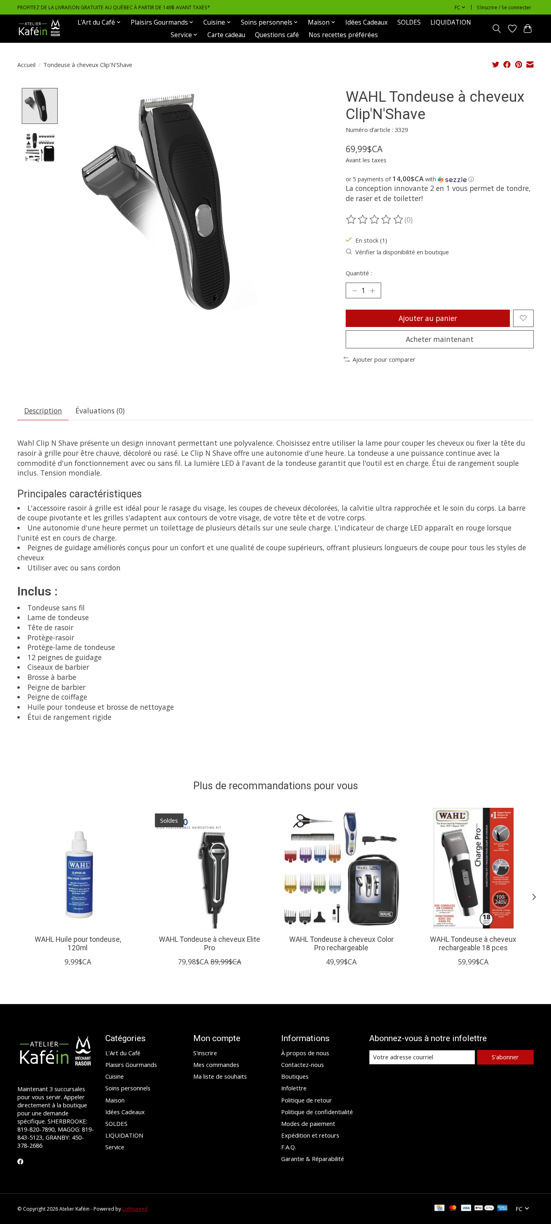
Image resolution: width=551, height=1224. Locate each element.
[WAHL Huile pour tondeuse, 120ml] (77, 868)
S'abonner (505, 1057)
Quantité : (359, 273)
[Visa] (466, 1209)
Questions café (277, 35)
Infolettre (294, 1088)
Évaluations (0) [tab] (100, 410)
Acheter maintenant (440, 339)
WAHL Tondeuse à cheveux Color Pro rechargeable (341, 943)
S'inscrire (205, 1053)
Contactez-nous (302, 1065)
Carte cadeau (226, 35)
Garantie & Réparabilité (312, 1159)
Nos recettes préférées (343, 35)
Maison (115, 1100)
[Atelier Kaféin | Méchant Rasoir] (39, 28)
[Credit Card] (439, 1209)
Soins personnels (127, 1088)
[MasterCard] (453, 1209)
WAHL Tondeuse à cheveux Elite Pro (209, 943)
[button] (440, 179)
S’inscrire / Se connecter (504, 7)
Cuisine (114, 1076)
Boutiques (295, 1076)
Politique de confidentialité (317, 1112)
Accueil (26, 65)
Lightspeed (135, 1208)
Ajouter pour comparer (384, 359)
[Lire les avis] (375, 219)
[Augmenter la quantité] (372, 290)
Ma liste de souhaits (220, 1076)
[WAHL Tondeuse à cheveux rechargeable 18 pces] (473, 868)
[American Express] (502, 1209)
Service (114, 1147)
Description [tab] (43, 410)
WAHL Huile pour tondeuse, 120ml (78, 943)
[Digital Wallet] (484, 1209)
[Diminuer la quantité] (354, 290)
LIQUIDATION (450, 22)
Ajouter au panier (428, 318)
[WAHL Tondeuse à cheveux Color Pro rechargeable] (341, 868)
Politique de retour (306, 1100)
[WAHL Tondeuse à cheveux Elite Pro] (209, 868)
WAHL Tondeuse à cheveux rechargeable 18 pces (473, 943)
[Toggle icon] (497, 28)
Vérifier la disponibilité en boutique (402, 252)
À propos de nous (305, 1053)
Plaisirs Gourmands (131, 1065)
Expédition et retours (310, 1135)
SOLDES (409, 22)
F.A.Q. (288, 1147)
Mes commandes (216, 1065)
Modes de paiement (308, 1123)
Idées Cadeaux (366, 22)
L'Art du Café (122, 1053)
